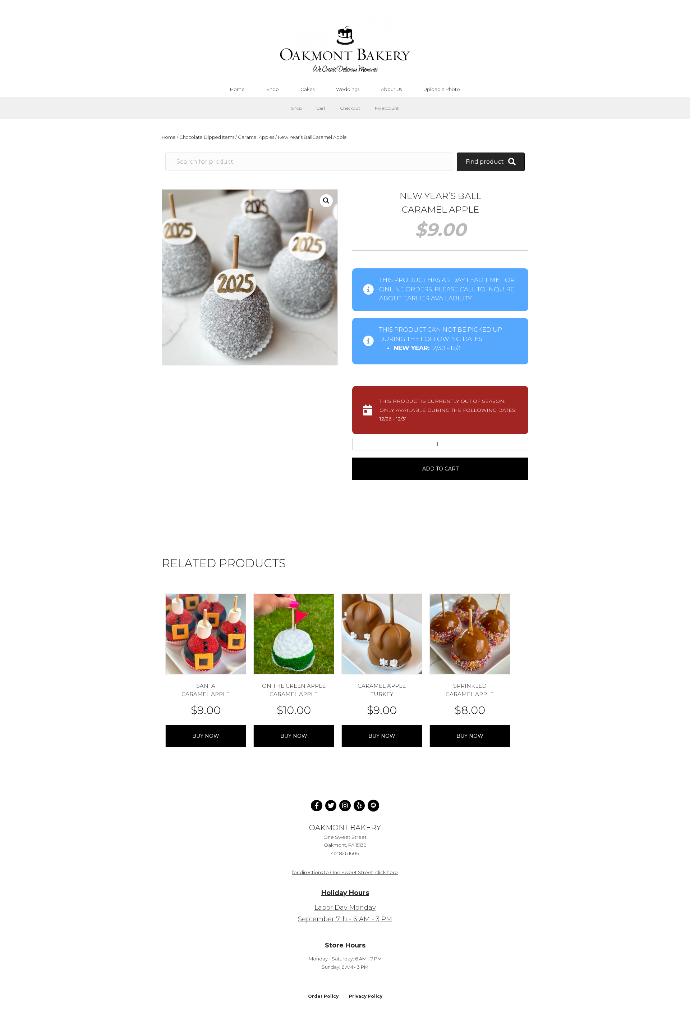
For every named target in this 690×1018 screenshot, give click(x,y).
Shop (296, 108)
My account (387, 108)
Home (169, 137)
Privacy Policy (365, 996)
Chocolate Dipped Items (206, 137)
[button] (326, 200)
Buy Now (205, 736)
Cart (321, 108)
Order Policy (323, 996)
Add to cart (440, 468)
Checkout (350, 108)
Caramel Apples (256, 137)
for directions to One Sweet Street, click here (345, 872)
